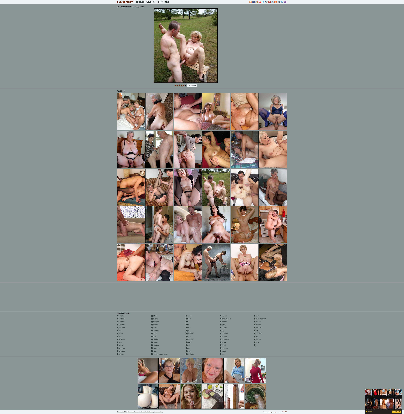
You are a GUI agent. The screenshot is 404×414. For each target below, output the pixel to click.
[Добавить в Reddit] (272, 2)
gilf (188, 331)
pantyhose (225, 339)
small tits (258, 328)
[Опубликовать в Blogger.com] (250, 2)
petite (223, 342)
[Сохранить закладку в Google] (256, 2)
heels (189, 342)
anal (120, 331)
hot (188, 345)
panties (224, 336)
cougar (155, 342)
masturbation (226, 319)
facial (189, 319)
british (155, 328)
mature (224, 322)
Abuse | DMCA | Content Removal (128, 412)
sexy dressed (260, 319)
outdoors (224, 333)
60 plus (121, 322)
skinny (258, 325)
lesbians (190, 354)
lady (188, 348)
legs (188, 351)
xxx (256, 345)
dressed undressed (160, 354)
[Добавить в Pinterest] (269, 2)
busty (155, 333)
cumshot (156, 348)
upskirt (258, 339)
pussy (223, 345)
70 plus (121, 325)
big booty (122, 351)
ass (119, 336)
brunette (156, 331)
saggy (223, 351)
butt (154, 336)
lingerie (224, 316)
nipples (224, 328)
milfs (223, 325)
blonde (155, 319)
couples (156, 345)
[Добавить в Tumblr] (279, 2)
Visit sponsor (192, 85)
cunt (154, 351)
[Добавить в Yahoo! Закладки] (285, 2)
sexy (257, 316)
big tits (121, 354)
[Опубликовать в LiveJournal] (266, 2)
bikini (155, 316)
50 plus (121, 319)
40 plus (121, 316)
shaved (258, 322)
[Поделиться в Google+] (260, 2)
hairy (189, 336)
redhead (224, 348)
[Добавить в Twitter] (282, 2)
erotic (189, 316)
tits (256, 336)
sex (222, 354)
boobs (155, 325)
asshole (121, 339)
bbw (120, 342)
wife (257, 342)
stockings (259, 333)
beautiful (121, 348)
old (222, 331)
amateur (121, 328)
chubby (155, 339)
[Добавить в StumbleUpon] (275, 2)
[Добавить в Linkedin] (263, 2)
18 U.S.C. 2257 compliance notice (151, 412)
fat (188, 322)
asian (120, 333)
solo (257, 331)
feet (188, 325)
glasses (190, 333)
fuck (188, 328)
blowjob (156, 322)
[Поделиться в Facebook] (253, 2)
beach (120, 345)
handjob (190, 339)
